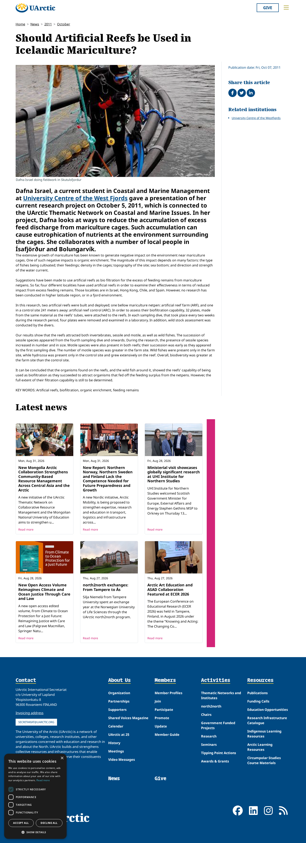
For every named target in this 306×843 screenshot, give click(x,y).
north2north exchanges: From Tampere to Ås (105, 587)
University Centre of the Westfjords (256, 118)
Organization (119, 693)
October (63, 24)
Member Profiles (168, 693)
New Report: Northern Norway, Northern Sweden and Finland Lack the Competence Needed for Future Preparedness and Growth (108, 478)
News (34, 24)
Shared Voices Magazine (128, 718)
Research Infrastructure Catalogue (267, 720)
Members (165, 680)
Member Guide (167, 734)
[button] (35, 832)
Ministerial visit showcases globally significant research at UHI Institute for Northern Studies (173, 474)
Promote (162, 718)
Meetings (116, 751)
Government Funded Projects (218, 725)
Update (161, 726)
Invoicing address (30, 713)
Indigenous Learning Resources (264, 734)
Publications (257, 693)
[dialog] (35, 796)
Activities (215, 680)
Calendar (115, 726)
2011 (48, 24)
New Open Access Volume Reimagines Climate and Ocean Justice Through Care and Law (44, 591)
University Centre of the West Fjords (75, 198)
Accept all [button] (21, 823)
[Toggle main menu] (286, 7)
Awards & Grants (215, 761)
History (114, 743)
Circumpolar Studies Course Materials (264, 760)
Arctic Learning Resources (259, 747)
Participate (164, 709)
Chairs (206, 714)
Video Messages (121, 759)
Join (158, 701)
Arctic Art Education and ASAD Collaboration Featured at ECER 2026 (170, 589)
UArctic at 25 (118, 734)
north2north (211, 706)
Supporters (117, 709)
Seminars (209, 744)
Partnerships (118, 701)
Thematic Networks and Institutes (221, 695)
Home (20, 24)
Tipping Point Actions (218, 753)
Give (267, 7)
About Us (119, 680)
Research (208, 736)
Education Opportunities (267, 709)
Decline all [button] (49, 823)
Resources (260, 680)
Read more (26, 529)
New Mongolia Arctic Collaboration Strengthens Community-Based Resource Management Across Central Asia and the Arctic (44, 478)
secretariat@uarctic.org (36, 722)
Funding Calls (258, 701)
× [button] (61, 758)
